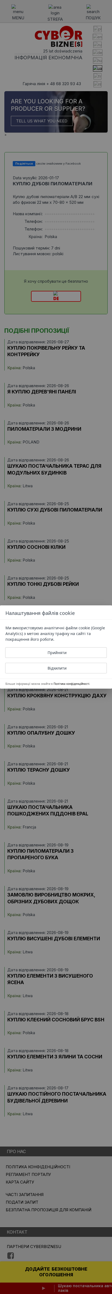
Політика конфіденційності (71, 684)
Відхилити (57, 668)
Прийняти (57, 652)
